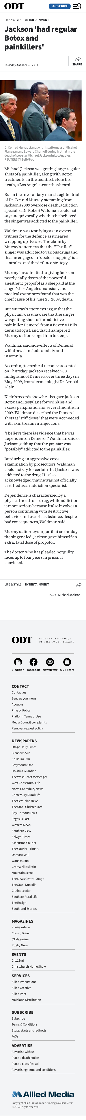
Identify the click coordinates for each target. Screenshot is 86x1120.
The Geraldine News (25, 801)
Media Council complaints (29, 722)
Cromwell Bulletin (24, 867)
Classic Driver (21, 933)
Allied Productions (24, 982)
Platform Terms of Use (26, 716)
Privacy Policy (21, 710)
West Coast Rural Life (26, 783)
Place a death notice (25, 1057)
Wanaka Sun (20, 861)
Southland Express (24, 908)
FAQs (15, 1036)
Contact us (19, 692)
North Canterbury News (27, 789)
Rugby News (20, 945)
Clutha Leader (21, 890)
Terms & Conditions (24, 1024)
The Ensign (19, 902)
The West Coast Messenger (29, 777)
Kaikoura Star (21, 759)
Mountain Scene (22, 872)
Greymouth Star (22, 765)
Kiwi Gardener (21, 927)
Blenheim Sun (21, 753)
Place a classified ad (25, 1063)
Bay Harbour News (24, 813)
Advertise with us (23, 1051)
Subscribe (59, 6)
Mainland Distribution (26, 1000)
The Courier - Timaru (25, 849)
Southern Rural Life (24, 896)
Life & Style (12, 20)
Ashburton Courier (24, 843)
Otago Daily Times (24, 747)
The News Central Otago (28, 878)
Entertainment (36, 20)
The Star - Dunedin (24, 884)
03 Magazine (20, 939)
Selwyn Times (21, 837)
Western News (21, 825)
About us (17, 704)
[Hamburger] (77, 6)
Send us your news (24, 698)
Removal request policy (27, 728)
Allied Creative (21, 988)
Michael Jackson (69, 595)
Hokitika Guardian (24, 771)
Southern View (21, 831)
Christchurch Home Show (29, 966)
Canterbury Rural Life (26, 795)
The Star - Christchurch (27, 807)
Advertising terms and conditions (34, 1069)
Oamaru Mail (20, 855)
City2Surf (18, 960)
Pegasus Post (20, 819)
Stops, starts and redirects (29, 1030)
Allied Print (19, 994)
